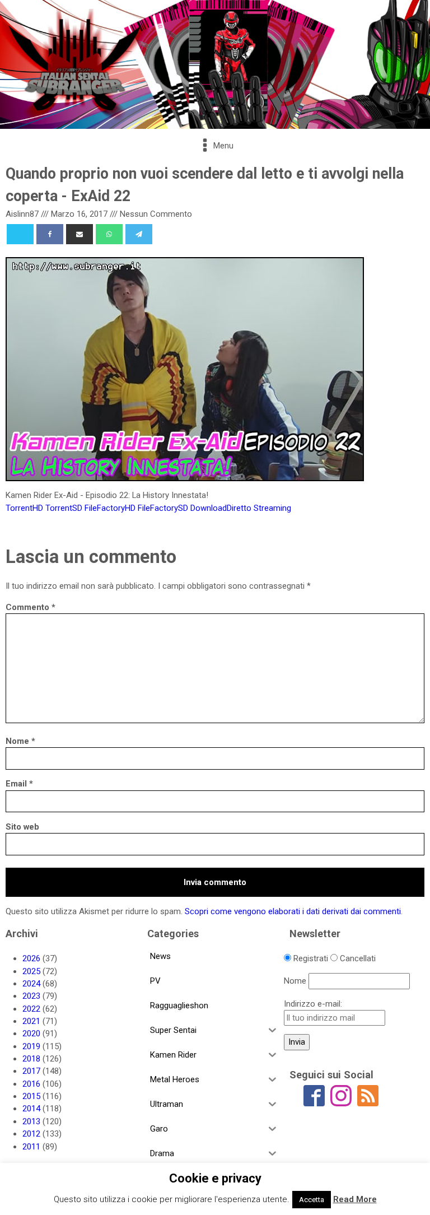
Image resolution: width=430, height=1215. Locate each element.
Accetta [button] (311, 1199)
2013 (31, 1121)
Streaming (272, 508)
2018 (31, 1059)
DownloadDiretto (220, 508)
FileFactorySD (163, 508)
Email (19, 784)
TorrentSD (63, 508)
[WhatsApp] (109, 234)
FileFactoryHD (110, 508)
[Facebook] (49, 234)
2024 (31, 984)
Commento (30, 607)
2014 (31, 1109)
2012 (31, 1134)
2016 (31, 1084)
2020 (31, 1033)
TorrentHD (24, 508)
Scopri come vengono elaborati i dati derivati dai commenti (293, 911)
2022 (31, 1009)
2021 (31, 1021)
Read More (355, 1199)
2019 (31, 1046)
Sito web (22, 827)
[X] (20, 234)
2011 (31, 1147)
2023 (31, 996)
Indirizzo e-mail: (313, 1004)
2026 (31, 958)
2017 (31, 1071)
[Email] (79, 234)
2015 (31, 1096)
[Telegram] (138, 234)
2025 (31, 971)
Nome (20, 741)
